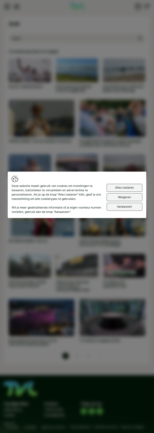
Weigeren (124, 197)
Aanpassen (124, 206)
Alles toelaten (124, 187)
